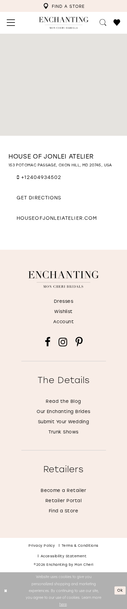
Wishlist (63, 311)
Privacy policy (41, 545)
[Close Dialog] (5, 590)
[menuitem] (64, 6)
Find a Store (64, 510)
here (63, 604)
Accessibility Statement (64, 556)
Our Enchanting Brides (63, 411)
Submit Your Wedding (63, 421)
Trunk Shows (63, 431)
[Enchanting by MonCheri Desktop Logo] (63, 23)
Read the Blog (63, 401)
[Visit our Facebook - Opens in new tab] (47, 342)
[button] (11, 23)
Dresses (63, 301)
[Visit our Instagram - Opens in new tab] (63, 342)
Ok (120, 590)
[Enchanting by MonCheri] (63, 279)
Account (63, 321)
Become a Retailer (63, 490)
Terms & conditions (80, 545)
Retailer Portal (63, 500)
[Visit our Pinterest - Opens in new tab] (79, 342)
